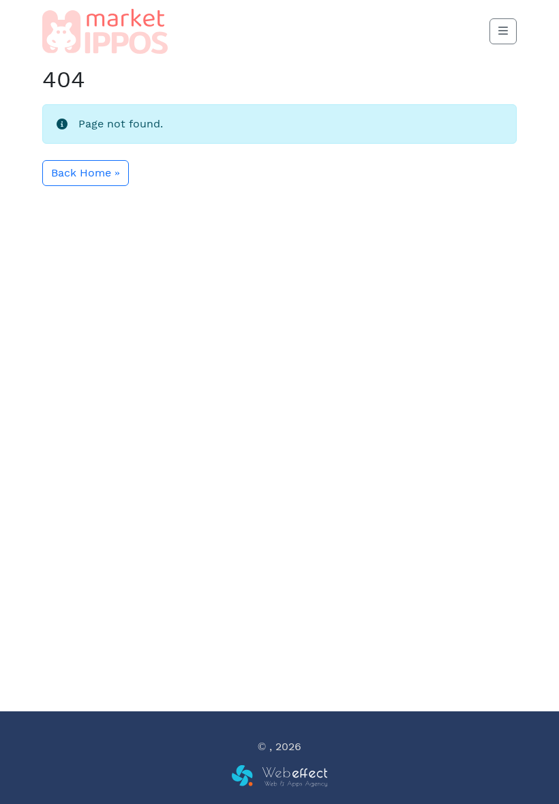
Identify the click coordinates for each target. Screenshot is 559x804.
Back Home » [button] (85, 172)
